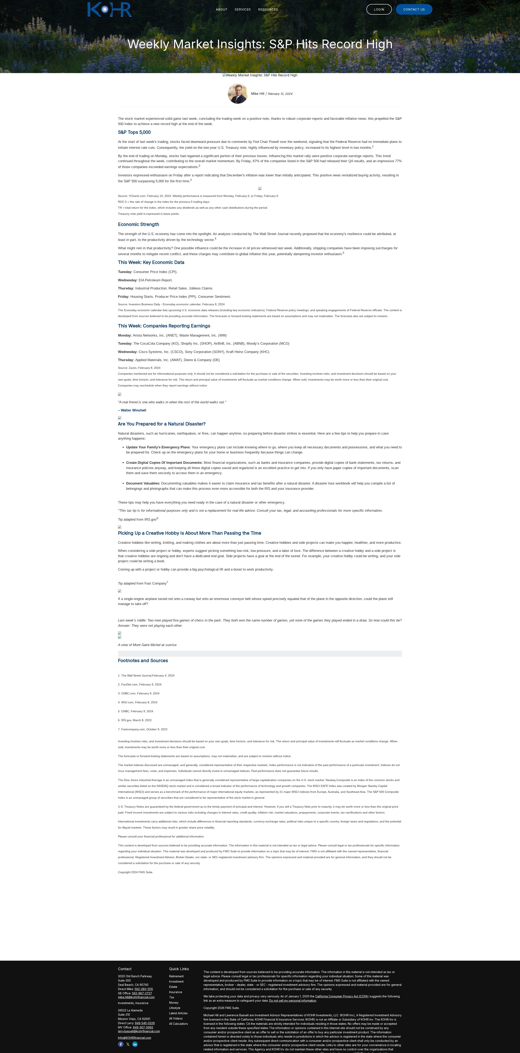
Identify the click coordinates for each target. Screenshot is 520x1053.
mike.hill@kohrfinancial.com (136, 997)
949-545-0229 (145, 1023)
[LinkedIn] (135, 1044)
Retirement (176, 976)
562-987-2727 (142, 993)
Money (174, 1002)
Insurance (175, 992)
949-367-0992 (143, 1027)
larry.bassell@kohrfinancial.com (139, 1031)
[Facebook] (121, 1044)
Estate (173, 986)
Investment (176, 981)
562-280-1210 (144, 989)
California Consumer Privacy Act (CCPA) (342, 996)
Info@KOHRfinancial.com (134, 1037)
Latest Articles (178, 1013)
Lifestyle (174, 1008)
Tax (171, 997)
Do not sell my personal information (292, 1000)
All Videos (176, 1018)
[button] (221, 9)
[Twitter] (128, 1044)
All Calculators (178, 1023)
